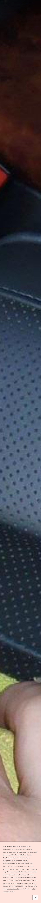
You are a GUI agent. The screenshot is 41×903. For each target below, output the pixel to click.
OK (35, 897)
